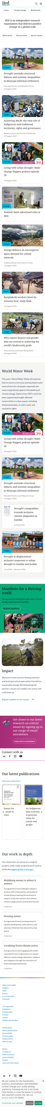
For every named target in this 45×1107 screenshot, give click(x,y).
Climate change (20, 10)
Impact (5, 1017)
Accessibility (7, 1033)
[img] (41, 812)
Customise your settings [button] (12, 1103)
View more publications (11, 781)
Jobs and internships (10, 1063)
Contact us (6, 1052)
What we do (7, 35)
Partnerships (7, 1012)
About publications (10, 1030)
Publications (7, 1027)
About (4, 1049)
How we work (21, 35)
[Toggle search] (36, 3)
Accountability (8, 1057)
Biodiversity (35, 10)
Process (5, 1015)
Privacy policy (7, 1036)
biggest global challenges (22, 869)
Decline (29, 1103)
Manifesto (6, 1009)
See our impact (36, 35)
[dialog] (22, 1092)
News (4, 990)
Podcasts (6, 999)
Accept (38, 1103)
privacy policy (8, 1097)
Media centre (7, 1039)
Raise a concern (8, 1054)
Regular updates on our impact (15, 699)
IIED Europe (7, 1041)
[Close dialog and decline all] (43, 1079)
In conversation (8, 996)
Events (5, 993)
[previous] (3, 812)
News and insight (9, 985)
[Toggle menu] (41, 3)
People (5, 1060)
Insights (5, 988)
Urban (6, 10)
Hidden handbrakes (10, 1020)
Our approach (7, 1006)
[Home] (6, 3)
